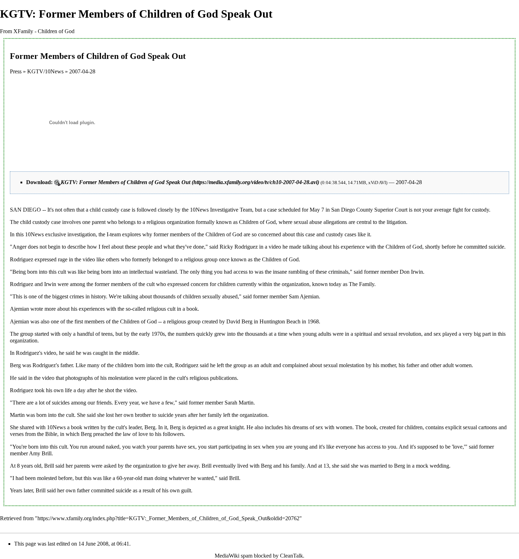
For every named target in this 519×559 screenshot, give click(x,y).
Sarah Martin (239, 403)
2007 (74, 71)
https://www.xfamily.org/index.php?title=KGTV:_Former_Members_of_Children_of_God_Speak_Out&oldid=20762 (168, 518)
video (275, 247)
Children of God (257, 222)
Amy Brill (40, 453)
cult (62, 272)
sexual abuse (308, 222)
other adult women (451, 365)
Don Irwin (411, 272)
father (412, 365)
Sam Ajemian (304, 296)
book (76, 427)
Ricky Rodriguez (239, 247)
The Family (361, 284)
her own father (73, 490)
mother (388, 365)
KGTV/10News (45, 71)
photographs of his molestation (99, 378)
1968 (313, 321)
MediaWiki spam (233, 556)
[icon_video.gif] (57, 182)
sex (437, 334)
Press (16, 71)
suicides (61, 403)
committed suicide (484, 247)
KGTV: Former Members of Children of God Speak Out (125, 182)
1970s (158, 334)
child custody (104, 210)
